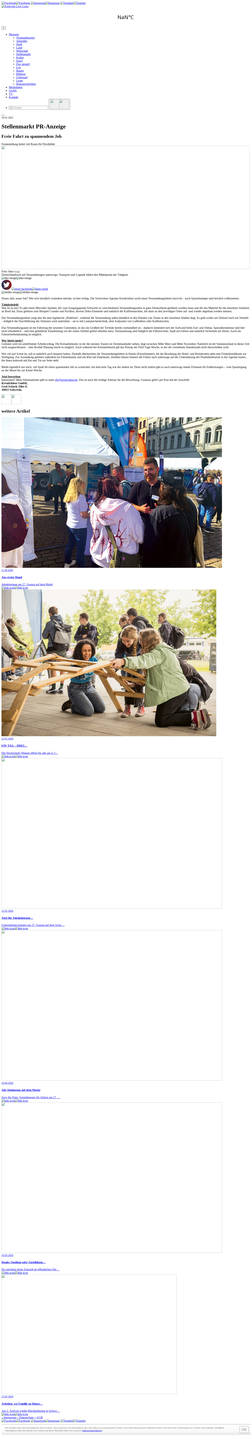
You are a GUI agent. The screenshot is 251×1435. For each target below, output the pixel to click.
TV (11, 93)
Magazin (14, 34)
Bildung (21, 74)
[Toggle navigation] (2, 115)
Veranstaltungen (25, 37)
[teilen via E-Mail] (40, 289)
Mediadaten (15, 87)
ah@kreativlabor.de (66, 379)
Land (19, 47)
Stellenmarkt (23, 54)
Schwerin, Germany (125, 17)
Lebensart (22, 77)
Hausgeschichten (26, 83)
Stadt (19, 44)
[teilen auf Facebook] (22, 289)
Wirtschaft (22, 50)
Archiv (13, 90)
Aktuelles (21, 41)
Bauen (20, 70)
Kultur (20, 57)
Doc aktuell (23, 64)
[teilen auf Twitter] (6, 285)
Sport (19, 60)
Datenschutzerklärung (92, 1430)
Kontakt (13, 97)
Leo (18, 67)
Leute (19, 80)
